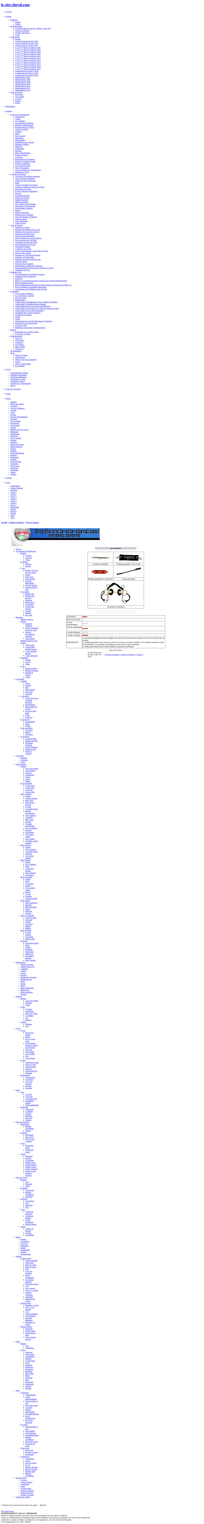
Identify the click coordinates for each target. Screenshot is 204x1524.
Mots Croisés (20, 347)
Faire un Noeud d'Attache (24, 236)
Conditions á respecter (23, 315)
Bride (17, 183)
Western (13, 474)
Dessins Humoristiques (19, 417)
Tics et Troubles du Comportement (28, 170)
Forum (8, 394)
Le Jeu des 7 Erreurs (22, 334)
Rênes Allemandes (22, 213)
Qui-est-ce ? (19, 349)
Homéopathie (20, 140)
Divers (17, 103)
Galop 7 (13, 505)
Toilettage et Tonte (22, 172)
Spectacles (14, 468)
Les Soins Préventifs (22, 166)
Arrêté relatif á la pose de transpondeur (29, 311)
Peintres (13, 440)
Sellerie (13, 514)
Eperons (18, 193)
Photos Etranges (16, 447)
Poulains (13, 455)
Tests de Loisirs (21, 219)
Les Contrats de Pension (24, 294)
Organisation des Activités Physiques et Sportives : (34, 321)
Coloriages (19, 343)
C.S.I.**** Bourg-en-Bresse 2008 (28, 50)
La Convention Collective (24, 296)
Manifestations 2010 (22, 84)
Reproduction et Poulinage (25, 159)
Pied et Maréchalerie (22, 153)
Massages (18, 147)
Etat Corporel (20, 136)
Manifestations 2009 (22, 82)
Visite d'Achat (20, 223)
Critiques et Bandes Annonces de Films (29, 187)
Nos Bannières (15, 351)
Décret (17, 317)
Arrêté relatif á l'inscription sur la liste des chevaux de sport (37, 308)
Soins (12, 516)
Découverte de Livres (23, 189)
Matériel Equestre (21, 200)
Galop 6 (13, 503)
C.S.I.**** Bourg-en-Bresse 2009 (28, 52)
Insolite (18, 22)
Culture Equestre (16, 488)
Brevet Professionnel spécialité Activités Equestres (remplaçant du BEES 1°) (43, 285)
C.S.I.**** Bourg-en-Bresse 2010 (28, 54)
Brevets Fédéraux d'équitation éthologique (31, 287)
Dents (17, 134)
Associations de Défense (24, 123)
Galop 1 (13, 492)
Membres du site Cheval (19, 430)
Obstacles (14, 436)
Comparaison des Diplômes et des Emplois (31, 289)
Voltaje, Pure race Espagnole (25, 360)
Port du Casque (21, 298)
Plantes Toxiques (21, 155)
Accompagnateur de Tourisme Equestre (30, 274)
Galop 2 (13, 494)
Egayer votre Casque (23, 253)
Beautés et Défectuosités (24, 125)
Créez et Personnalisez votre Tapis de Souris (31, 251)
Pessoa (17, 210)
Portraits (13, 451)
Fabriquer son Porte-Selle (24, 257)
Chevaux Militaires (17, 408)
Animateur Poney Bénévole (25, 276)
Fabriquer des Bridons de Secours (27, 230)
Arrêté (17, 319)
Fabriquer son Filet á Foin (24, 234)
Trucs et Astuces (32, 523)
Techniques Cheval (17, 381)
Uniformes (14, 470)
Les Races (19, 157)
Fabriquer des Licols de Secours (27, 232)
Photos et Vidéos (21, 355)
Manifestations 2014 (22, 90)
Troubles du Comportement (20, 383)
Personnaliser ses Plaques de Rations (28, 266)
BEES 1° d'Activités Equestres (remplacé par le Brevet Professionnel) (41, 281)
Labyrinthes (19, 345)
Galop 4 (13, 499)
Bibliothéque (10, 106)
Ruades (18, 101)
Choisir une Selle (21, 130)
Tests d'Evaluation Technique (26, 217)
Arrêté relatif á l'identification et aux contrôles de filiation (36, 302)
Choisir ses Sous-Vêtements (25, 181)
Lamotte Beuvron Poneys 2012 (26, 75)
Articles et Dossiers (16, 523)
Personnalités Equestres (24, 208)
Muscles (13, 512)
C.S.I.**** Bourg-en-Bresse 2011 (27, 56)
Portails (13, 449)
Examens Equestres (22, 196)
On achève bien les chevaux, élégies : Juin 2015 (33, 28)
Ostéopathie (19, 149)
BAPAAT (19, 279)
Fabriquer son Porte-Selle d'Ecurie (28, 259)
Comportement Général (19, 373)
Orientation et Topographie (25, 206)
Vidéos (17, 24)
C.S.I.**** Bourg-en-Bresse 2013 (28, 60)
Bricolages (19, 94)
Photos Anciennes (17, 445)
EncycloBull (19, 366)
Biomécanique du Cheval (24, 127)
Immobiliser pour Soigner (24, 142)
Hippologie (19, 138)
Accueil (8, 12)
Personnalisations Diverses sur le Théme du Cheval (34, 268)
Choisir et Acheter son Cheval (26, 185)
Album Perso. (20, 357)
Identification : (20, 300)
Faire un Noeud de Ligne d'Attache (28, 238)
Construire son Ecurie (23, 249)
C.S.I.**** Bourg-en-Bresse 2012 (28, 58)
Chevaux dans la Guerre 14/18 (26, 45)
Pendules (13, 442)
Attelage (13, 402)
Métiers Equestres (21, 202)
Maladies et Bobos (22, 144)
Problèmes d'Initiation (18, 377)
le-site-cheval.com (15, 4)
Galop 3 (13, 497)
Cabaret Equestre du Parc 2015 (26, 43)
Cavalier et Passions (112, 655)
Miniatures (14, 432)
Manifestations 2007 (22, 77)
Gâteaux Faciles (21, 262)
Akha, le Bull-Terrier (23, 364)
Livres (17, 35)
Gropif (17, 362)
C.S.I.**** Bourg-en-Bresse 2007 (28, 48)
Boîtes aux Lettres (17, 404)
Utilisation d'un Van (22, 270)
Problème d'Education (18, 375)
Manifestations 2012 (22, 86)
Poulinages (14, 457)
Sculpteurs (14, 464)
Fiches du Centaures (13, 389)
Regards (13, 459)
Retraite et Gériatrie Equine (25, 161)
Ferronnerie (14, 423)
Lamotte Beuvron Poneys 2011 (26, 73)
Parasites (18, 151)
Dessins (13, 415)
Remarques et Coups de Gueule (27, 332)
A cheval (18, 99)
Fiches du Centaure (22, 198)
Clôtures (18, 132)
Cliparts (13, 410)
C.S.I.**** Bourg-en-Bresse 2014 (28, 63)
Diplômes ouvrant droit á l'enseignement (30, 328)
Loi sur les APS (21, 325)
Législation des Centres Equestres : (28, 313)
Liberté (13, 428)
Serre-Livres (15, 466)
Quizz (8, 483)
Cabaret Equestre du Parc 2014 (26, 41)
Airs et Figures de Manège (25, 179)
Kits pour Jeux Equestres (24, 264)
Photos (8, 399)
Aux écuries (19, 97)
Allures (18, 119)
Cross (12, 413)
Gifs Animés (15, 425)
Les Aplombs (20, 121)
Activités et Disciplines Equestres (27, 176)
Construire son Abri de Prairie (26, 242)
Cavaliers (13, 406)
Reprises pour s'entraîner (24, 215)
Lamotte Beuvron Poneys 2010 (26, 71)
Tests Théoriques (21, 221)
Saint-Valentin (15, 462)
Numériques (14, 434)
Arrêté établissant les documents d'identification (32, 306)
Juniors (13, 509)
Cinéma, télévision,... (23, 33)
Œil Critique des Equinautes (25, 204)
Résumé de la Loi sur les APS (26, 323)
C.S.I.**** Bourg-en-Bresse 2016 (28, 67)
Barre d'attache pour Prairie (25, 245)
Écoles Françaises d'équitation (26, 191)
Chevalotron (19, 340)
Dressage (13, 419)
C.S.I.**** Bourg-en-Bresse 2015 (28, 65)
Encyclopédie (15, 421)
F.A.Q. (8, 369)
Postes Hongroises (17, 453)
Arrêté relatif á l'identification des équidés (30, 304)
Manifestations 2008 (22, 80)
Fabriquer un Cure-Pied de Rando (27, 255)
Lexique (9, 478)
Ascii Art (18, 338)
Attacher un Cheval (22, 228)
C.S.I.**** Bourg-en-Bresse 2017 (28, 69)
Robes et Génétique (22, 164)
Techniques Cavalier (18, 379)
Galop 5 (13, 501)
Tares (12, 518)
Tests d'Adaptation (22, 168)
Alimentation (20, 117)
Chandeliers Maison (22, 247)
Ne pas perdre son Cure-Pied (26, 240)
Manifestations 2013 (22, 88)
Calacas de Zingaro (22, 31)
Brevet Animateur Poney (24, 283)
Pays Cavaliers (15, 438)
